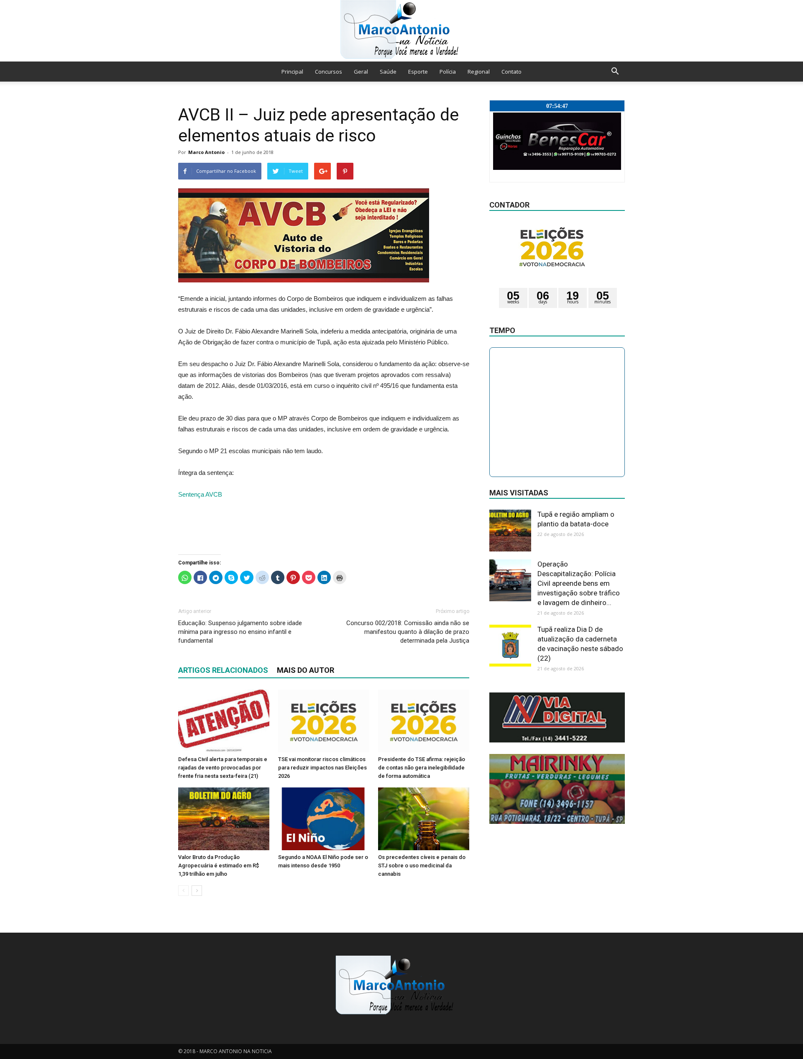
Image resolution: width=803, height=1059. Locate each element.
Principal (292, 71)
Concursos (328, 71)
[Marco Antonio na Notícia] (401, 31)
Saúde (388, 71)
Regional (479, 71)
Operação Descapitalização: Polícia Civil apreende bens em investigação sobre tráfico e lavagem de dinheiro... (578, 583)
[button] (615, 72)
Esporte (418, 71)
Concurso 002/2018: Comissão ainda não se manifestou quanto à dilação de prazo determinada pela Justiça (407, 631)
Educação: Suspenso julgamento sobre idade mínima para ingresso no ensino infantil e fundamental (240, 631)
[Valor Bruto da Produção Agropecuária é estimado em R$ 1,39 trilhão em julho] (223, 818)
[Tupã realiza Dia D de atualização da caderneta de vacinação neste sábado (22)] (510, 646)
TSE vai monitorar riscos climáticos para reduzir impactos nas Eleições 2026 (322, 767)
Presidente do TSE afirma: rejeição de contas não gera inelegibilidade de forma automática (421, 767)
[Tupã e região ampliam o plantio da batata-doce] (510, 530)
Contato (511, 71)
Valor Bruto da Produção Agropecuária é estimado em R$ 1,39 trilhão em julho (218, 865)
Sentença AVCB (200, 494)
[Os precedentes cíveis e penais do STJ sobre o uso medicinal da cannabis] (423, 818)
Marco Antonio (206, 152)
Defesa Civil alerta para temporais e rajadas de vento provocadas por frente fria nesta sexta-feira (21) (222, 767)
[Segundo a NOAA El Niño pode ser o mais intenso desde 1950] (323, 818)
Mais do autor (305, 670)
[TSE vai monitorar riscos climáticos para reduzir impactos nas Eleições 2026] (323, 721)
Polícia (448, 71)
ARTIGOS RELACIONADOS (223, 670)
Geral (361, 71)
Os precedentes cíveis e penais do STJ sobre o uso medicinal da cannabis (421, 865)
